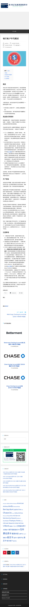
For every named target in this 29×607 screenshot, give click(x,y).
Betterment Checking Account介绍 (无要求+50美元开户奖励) (14, 343)
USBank (6, 526)
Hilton (11, 515)
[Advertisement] (14, 21)
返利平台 (20, 538)
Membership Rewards (10, 518)
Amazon (15, 503)
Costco (13, 513)
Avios (18, 506)
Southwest (6, 521)
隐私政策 (5, 584)
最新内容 (15, 533)
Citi (10, 513)
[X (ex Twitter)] (9, 552)
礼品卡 (25, 533)
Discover (5, 515)
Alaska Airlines (10, 503)
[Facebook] (17, 552)
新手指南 (12, 529)
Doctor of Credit (6, 598)
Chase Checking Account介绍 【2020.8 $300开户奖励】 (14, 387)
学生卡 (15, 526)
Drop (8, 515)
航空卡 (10, 537)
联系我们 (5, 579)
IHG (14, 515)
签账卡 (5, 538)
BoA (11, 509)
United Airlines (18, 523)
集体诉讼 (15, 541)
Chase (6, 512)
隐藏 (8, 70)
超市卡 (15, 538)
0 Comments (8, 47)
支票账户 (5, 530)
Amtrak (15, 506)
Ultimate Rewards (8, 523)
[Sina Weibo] (5, 552)
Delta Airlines (19, 513)
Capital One (17, 509)
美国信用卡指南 (5, 592)
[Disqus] (14, 409)
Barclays (6, 509)
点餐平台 (21, 534)
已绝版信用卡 (21, 526)
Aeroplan (4, 503)
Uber (22, 520)
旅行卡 (17, 529)
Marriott (17, 515)
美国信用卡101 (5, 595)
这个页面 (10, 151)
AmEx (10, 506)
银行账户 (18, 45)
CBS (22, 509)
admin (6, 43)
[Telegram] (13, 552)
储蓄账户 (11, 526)
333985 (4, 564)
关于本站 (5, 574)
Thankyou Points (15, 521)
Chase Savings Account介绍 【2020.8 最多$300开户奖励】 (14, 365)
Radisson (19, 518)
